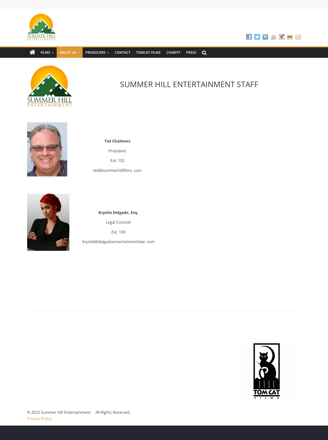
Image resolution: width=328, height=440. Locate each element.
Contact (122, 52)
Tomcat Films (148, 52)
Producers (95, 52)
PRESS (191, 52)
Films (45, 52)
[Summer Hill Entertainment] (32, 52)
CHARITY (173, 52)
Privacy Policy (39, 418)
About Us (68, 52)
